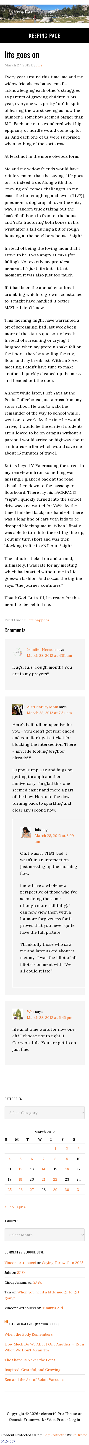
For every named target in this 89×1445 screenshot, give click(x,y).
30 (67, 1189)
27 (32, 1189)
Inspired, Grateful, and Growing (32, 1369)
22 (55, 1179)
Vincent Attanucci (20, 1262)
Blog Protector (54, 1435)
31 (79, 1189)
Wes (30, 1011)
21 (43, 1179)
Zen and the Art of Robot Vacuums (35, 1379)
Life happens (38, 620)
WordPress (56, 1419)
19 (20, 1179)
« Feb (9, 1207)
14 (43, 1169)
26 (20, 1189)
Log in (74, 1419)
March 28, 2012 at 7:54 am (49, 712)
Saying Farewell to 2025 (62, 1262)
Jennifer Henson (41, 649)
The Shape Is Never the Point (30, 1360)
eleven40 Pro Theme (59, 1413)
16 (67, 1169)
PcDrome (80, 1435)
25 (10, 1189)
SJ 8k (21, 1272)
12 (20, 1169)
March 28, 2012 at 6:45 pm (49, 1017)
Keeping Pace (44, 35)
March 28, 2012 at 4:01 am (49, 655)
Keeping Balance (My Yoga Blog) (34, 1324)
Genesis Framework (26, 1419)
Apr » (21, 1207)
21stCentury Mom (42, 706)
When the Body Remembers (29, 1334)
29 (55, 1189)
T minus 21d (52, 1308)
